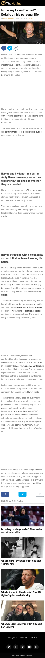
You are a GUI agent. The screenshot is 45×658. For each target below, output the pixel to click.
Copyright (23, 638)
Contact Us (33, 638)
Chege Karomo (8, 19)
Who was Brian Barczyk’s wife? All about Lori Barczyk (21, 625)
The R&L (31, 19)
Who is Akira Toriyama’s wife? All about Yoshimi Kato (21, 562)
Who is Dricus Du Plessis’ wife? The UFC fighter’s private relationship (21, 594)
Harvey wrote (33, 392)
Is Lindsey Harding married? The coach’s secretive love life (21, 531)
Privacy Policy (12, 638)
